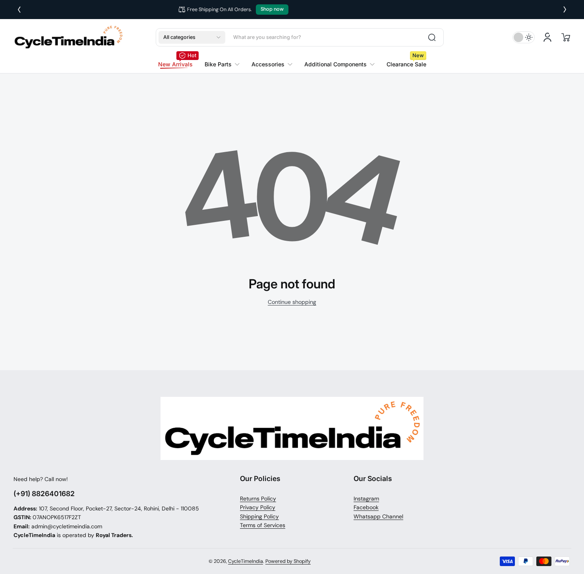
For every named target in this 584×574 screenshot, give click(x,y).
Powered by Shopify (288, 561)
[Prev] (19, 9)
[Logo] (68, 37)
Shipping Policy (259, 516)
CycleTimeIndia (245, 561)
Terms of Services (262, 525)
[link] (222, 64)
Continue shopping (292, 301)
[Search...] (431, 37)
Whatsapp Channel (378, 516)
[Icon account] (547, 37)
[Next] (565, 9)
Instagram (366, 498)
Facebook (366, 507)
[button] (192, 37)
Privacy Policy (257, 507)
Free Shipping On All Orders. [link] (278, 9)
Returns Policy (258, 498)
